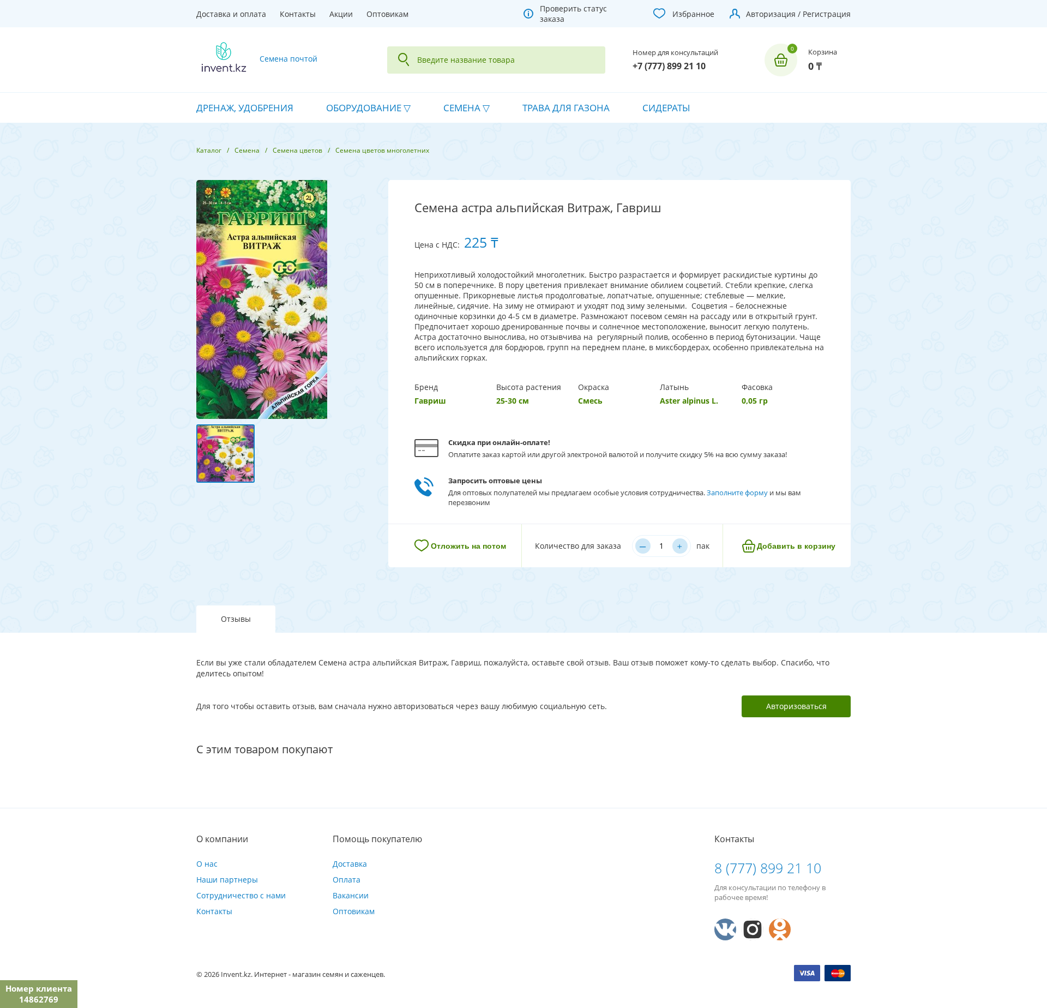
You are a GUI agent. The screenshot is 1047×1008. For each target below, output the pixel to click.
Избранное (693, 14)
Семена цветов (297, 150)
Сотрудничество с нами (241, 895)
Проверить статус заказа (573, 13)
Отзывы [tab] (236, 619)
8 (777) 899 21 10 (767, 868)
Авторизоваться (796, 706)
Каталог (208, 150)
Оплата (346, 879)
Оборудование (363, 107)
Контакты (298, 14)
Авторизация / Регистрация (798, 14)
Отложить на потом (468, 546)
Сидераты (666, 107)
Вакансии (351, 895)
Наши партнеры (227, 879)
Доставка (350, 864)
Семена (461, 107)
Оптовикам (387, 14)
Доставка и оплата (231, 14)
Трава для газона (566, 107)
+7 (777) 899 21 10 (669, 66)
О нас (207, 864)
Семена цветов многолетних (382, 150)
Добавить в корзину (796, 546)
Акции (341, 14)
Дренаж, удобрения (244, 107)
